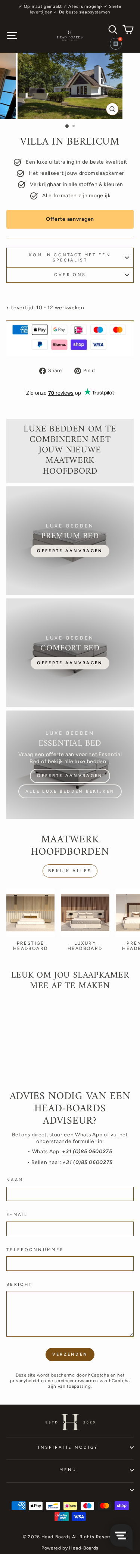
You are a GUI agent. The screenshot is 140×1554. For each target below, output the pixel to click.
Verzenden (70, 1354)
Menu (68, 1469)
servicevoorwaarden (76, 1380)
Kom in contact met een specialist (70, 258)
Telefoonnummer (35, 1249)
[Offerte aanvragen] (70, 540)
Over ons (70, 274)
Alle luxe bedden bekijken (70, 791)
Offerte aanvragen (70, 219)
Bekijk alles (70, 870)
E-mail (17, 1214)
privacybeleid (25, 1380)
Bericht (19, 1284)
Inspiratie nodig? (68, 1447)
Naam (14, 1179)
